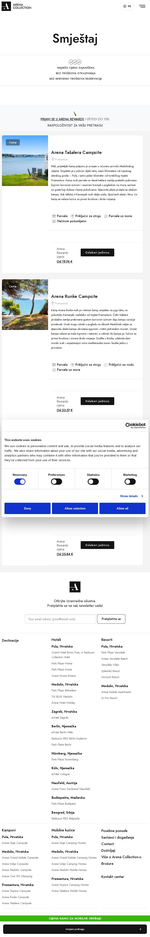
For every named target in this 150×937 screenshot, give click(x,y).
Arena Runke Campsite (74, 296)
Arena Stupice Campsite (16, 891)
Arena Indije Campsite (15, 864)
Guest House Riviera (64, 676)
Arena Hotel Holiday (63, 703)
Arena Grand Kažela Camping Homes (74, 857)
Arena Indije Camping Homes (69, 864)
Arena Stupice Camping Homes (70, 885)
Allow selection (75, 508)
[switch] (56, 481)
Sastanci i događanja (117, 837)
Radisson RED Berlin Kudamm (69, 738)
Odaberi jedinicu (97, 252)
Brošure (107, 863)
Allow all (122, 508)
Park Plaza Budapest (64, 803)
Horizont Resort (110, 677)
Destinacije (10, 640)
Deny (27, 508)
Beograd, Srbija (63, 812)
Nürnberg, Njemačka (67, 753)
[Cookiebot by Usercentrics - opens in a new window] (128, 426)
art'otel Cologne (61, 774)
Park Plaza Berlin (61, 744)
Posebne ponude (114, 830)
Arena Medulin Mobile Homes (69, 870)
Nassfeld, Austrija (64, 783)
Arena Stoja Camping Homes (69, 843)
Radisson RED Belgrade (65, 818)
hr (129, 6)
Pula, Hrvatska (62, 646)
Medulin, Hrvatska (65, 684)
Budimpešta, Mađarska (68, 797)
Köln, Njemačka (63, 768)
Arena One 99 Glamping (17, 876)
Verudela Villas (110, 665)
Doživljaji (108, 850)
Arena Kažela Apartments (116, 692)
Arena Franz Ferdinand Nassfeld (71, 789)
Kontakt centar (112, 876)
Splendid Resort (110, 671)
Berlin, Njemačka (64, 726)
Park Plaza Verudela (113, 652)
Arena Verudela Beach (114, 659)
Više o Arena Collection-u (121, 857)
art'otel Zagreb (60, 717)
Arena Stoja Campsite (15, 843)
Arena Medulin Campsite (16, 870)
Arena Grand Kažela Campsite (20, 857)
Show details (129, 496)
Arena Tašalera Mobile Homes (69, 891)
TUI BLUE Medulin (62, 696)
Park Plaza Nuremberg (65, 759)
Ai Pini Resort (109, 698)
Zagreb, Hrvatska (64, 711)
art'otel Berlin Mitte (62, 732)
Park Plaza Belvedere (64, 690)
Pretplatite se (111, 619)
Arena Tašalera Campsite (76, 152)
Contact (107, 843)
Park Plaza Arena (62, 669)
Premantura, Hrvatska (18, 885)
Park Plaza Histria (62, 663)
